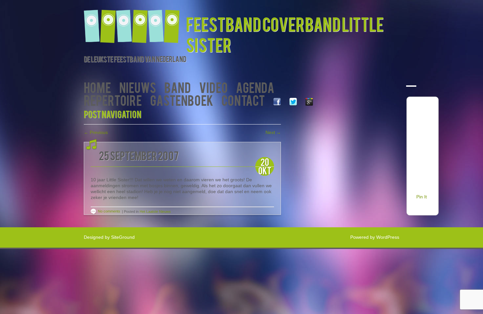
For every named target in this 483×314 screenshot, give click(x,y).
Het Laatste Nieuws (155, 211)
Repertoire (113, 99)
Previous (96, 132)
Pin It (421, 196)
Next (273, 132)
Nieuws (137, 87)
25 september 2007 (139, 155)
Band (177, 87)
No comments (109, 211)
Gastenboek (181, 99)
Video (213, 87)
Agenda (255, 87)
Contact (243, 99)
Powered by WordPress (374, 237)
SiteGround (123, 237)
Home (97, 87)
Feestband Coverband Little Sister (285, 34)
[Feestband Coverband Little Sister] (135, 22)
